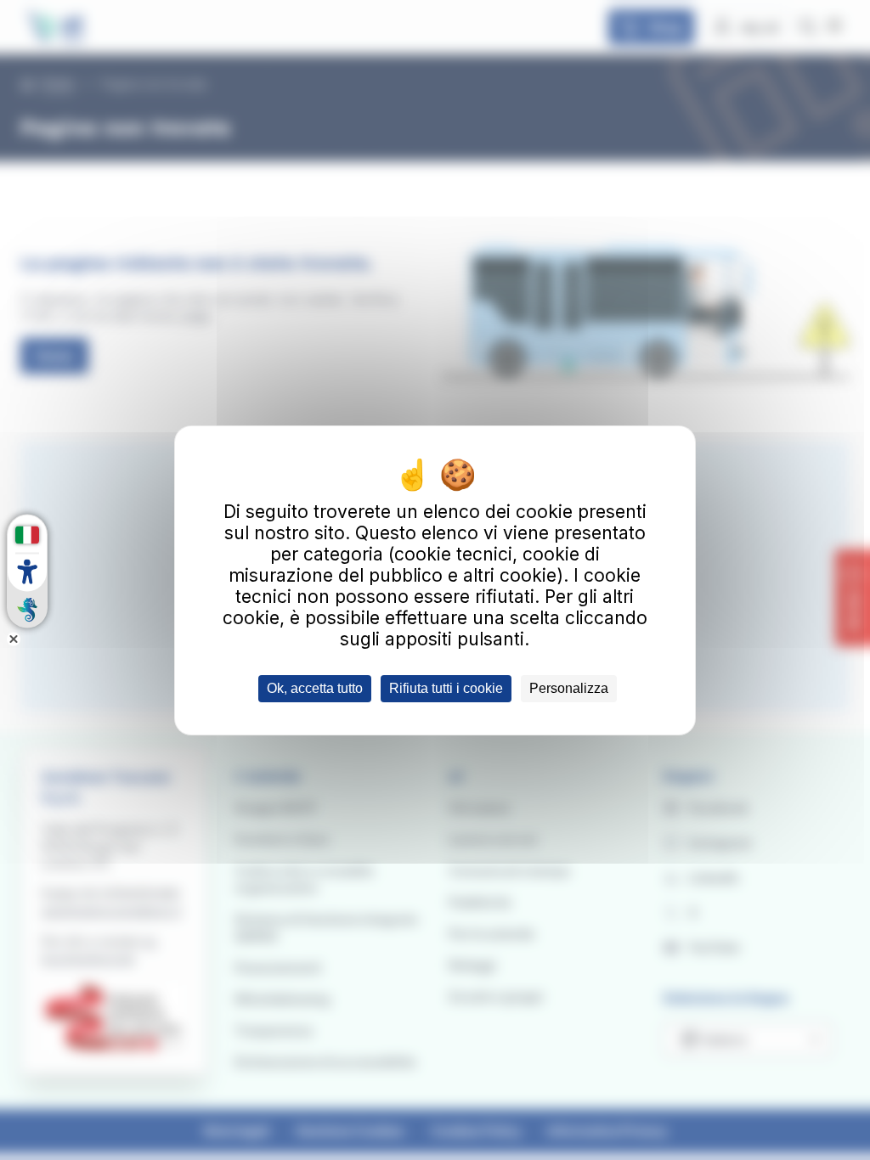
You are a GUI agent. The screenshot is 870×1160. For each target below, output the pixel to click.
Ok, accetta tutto (315, 688)
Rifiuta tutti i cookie (446, 688)
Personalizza (568, 688)
